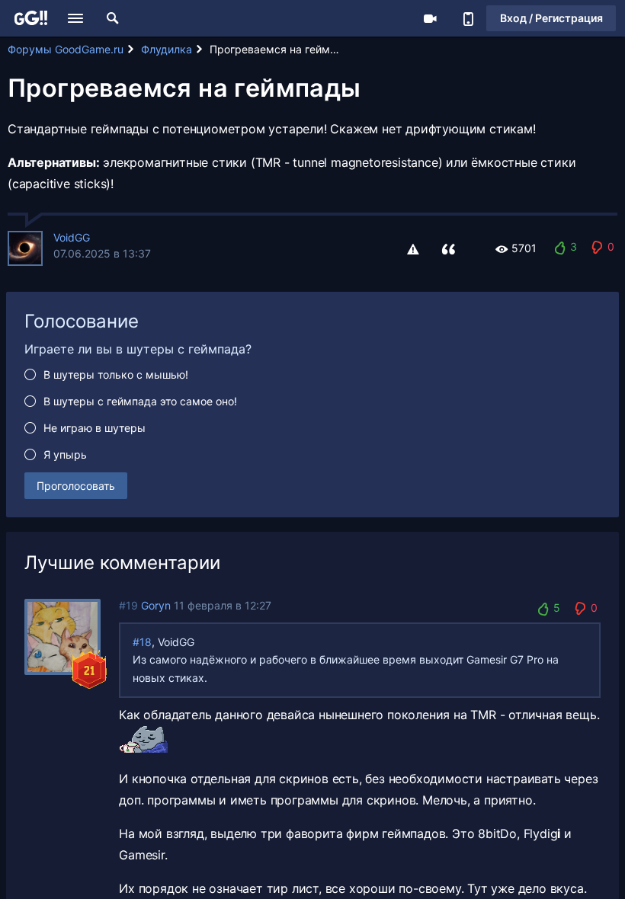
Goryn (156, 605)
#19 (128, 605)
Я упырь (65, 454)
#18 (142, 641)
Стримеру (430, 18)
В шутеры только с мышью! (115, 374)
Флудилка (166, 49)
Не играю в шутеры (94, 427)
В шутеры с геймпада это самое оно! (140, 401)
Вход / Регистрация (551, 17)
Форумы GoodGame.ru (65, 49)
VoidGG (71, 237)
